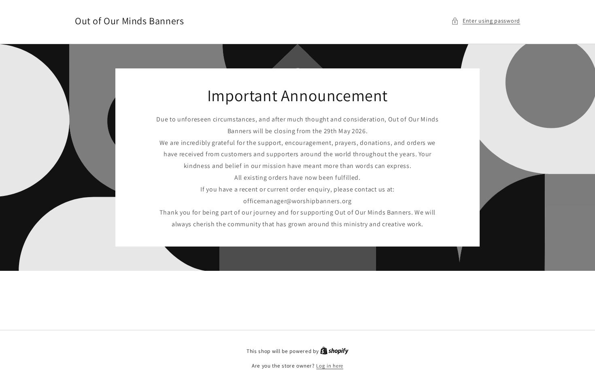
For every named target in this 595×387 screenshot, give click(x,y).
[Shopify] (334, 351)
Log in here (329, 365)
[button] (485, 21)
